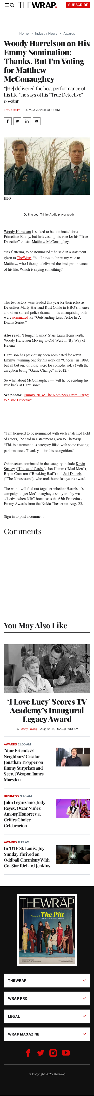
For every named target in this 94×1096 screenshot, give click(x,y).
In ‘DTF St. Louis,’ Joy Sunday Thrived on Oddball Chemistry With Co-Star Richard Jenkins (27, 857)
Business (11, 796)
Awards (69, 33)
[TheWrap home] (37, 5)
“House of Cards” (30, 468)
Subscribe (78, 5)
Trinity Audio (48, 214)
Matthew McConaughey (50, 241)
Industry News (46, 33)
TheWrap (24, 257)
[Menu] (9, 5)
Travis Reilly (12, 110)
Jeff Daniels (72, 473)
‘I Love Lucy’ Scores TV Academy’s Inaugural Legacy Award (47, 710)
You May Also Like (35, 625)
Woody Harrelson (17, 231)
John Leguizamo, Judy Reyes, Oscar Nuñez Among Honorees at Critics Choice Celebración (24, 813)
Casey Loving (28, 729)
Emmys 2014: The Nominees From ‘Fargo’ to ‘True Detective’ (46, 397)
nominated (20, 317)
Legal (14, 1016)
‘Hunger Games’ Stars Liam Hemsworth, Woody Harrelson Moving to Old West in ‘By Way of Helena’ (44, 340)
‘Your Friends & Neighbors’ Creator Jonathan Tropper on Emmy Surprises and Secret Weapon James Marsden (24, 765)
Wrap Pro (18, 998)
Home (24, 33)
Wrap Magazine (24, 1034)
